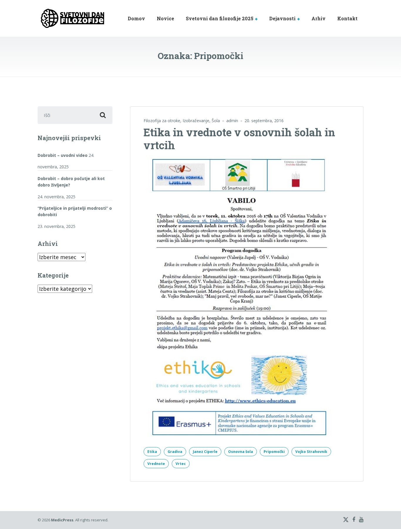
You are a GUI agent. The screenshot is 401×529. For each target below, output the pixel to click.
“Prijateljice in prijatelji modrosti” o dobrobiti (75, 211)
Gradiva (175, 451)
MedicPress (62, 520)
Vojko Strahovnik (311, 451)
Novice (165, 18)
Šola (216, 120)
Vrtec (181, 463)
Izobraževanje (196, 120)
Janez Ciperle (205, 451)
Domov (136, 18)
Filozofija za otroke (162, 120)
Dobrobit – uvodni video (62, 155)
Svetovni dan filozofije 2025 (219, 18)
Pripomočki (274, 451)
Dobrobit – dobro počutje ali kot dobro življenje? (71, 182)
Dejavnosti (282, 18)
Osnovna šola (240, 451)
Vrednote (156, 463)
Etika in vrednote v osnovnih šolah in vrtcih (239, 138)
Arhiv (318, 18)
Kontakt (347, 18)
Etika (152, 451)
